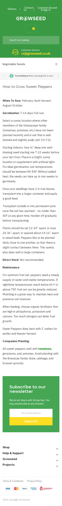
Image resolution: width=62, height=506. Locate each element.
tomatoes (44, 348)
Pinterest (32, 4)
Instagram (39, 4)
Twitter (26, 4)
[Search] (54, 40)
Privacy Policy (34, 481)
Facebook (20, 4)
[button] (58, 76)
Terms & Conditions (13, 481)
